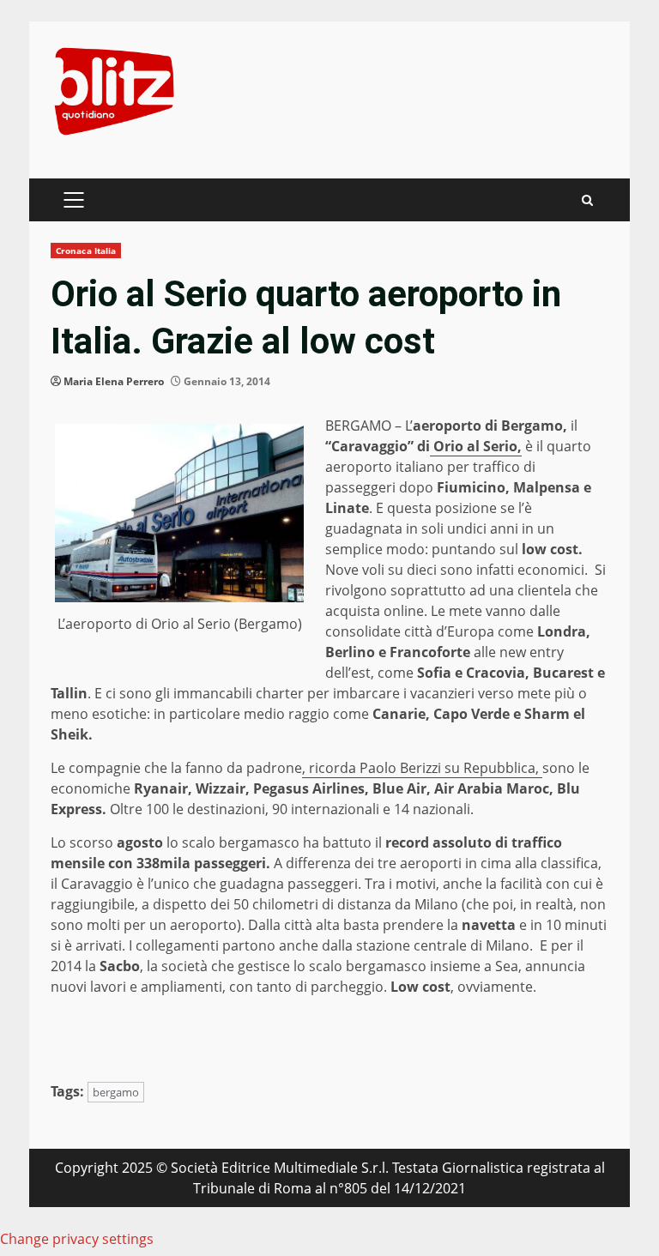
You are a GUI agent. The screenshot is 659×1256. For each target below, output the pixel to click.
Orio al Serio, (476, 446)
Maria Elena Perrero (113, 381)
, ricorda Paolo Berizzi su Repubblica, (422, 767)
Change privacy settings (77, 1238)
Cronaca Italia (86, 251)
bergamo (116, 1092)
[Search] (587, 200)
